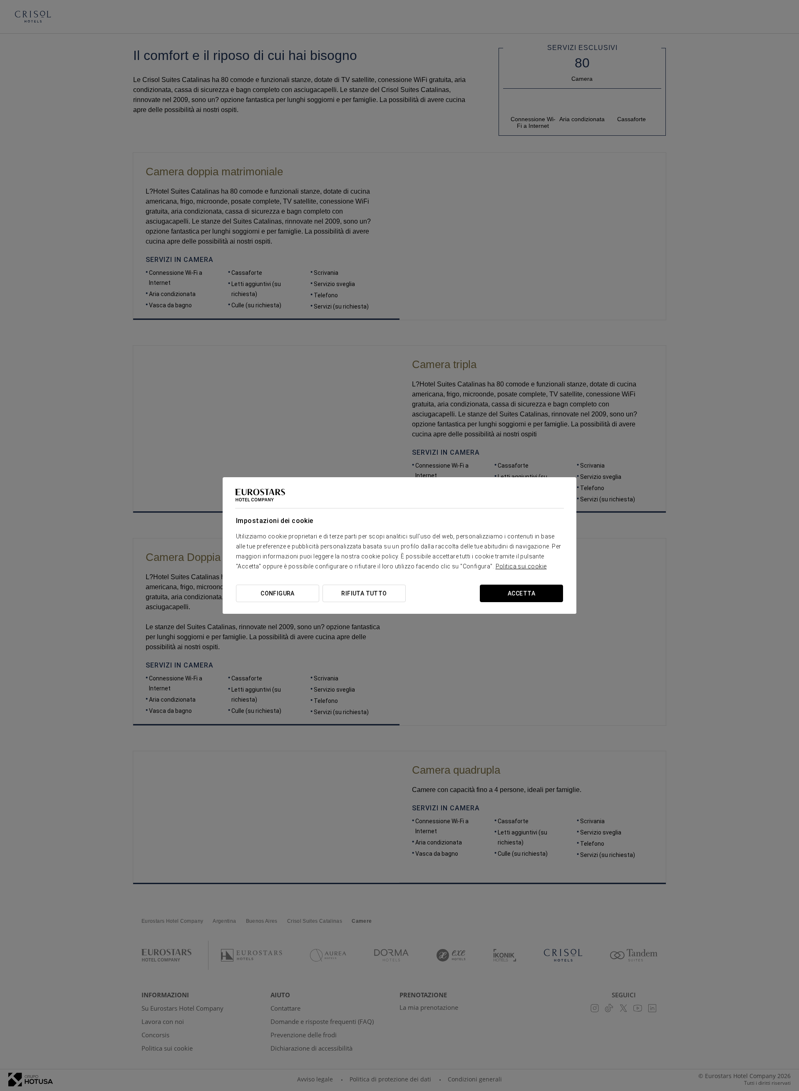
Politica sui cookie (521, 566)
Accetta (521, 593)
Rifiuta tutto (364, 593)
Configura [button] (278, 593)
